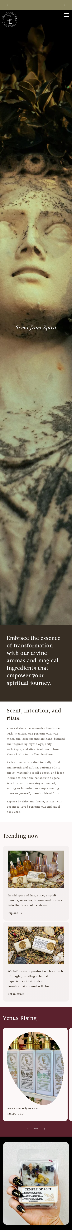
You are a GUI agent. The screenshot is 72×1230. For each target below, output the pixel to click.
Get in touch (16, 994)
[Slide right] (44, 1129)
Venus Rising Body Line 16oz (22, 1108)
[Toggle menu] (66, 15)
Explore (13, 913)
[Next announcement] (65, 5)
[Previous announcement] (7, 5)
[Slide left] (27, 1129)
